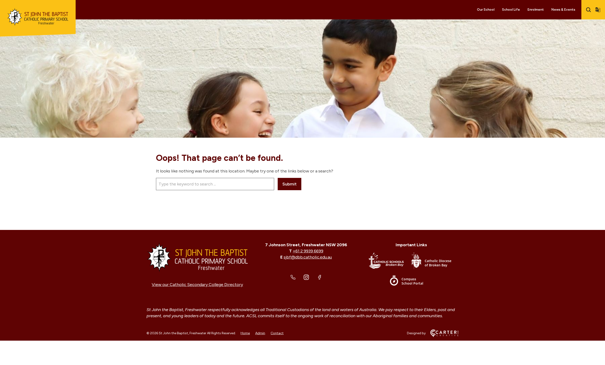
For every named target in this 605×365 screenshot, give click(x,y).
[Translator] (598, 9)
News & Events (563, 10)
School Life (511, 10)
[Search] (588, 9)
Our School (485, 10)
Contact (277, 333)
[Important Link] (390, 262)
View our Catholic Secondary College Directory (197, 284)
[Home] (197, 257)
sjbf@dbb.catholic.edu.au (308, 257)
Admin (260, 333)
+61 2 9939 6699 (308, 251)
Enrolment (535, 10)
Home (245, 333)
